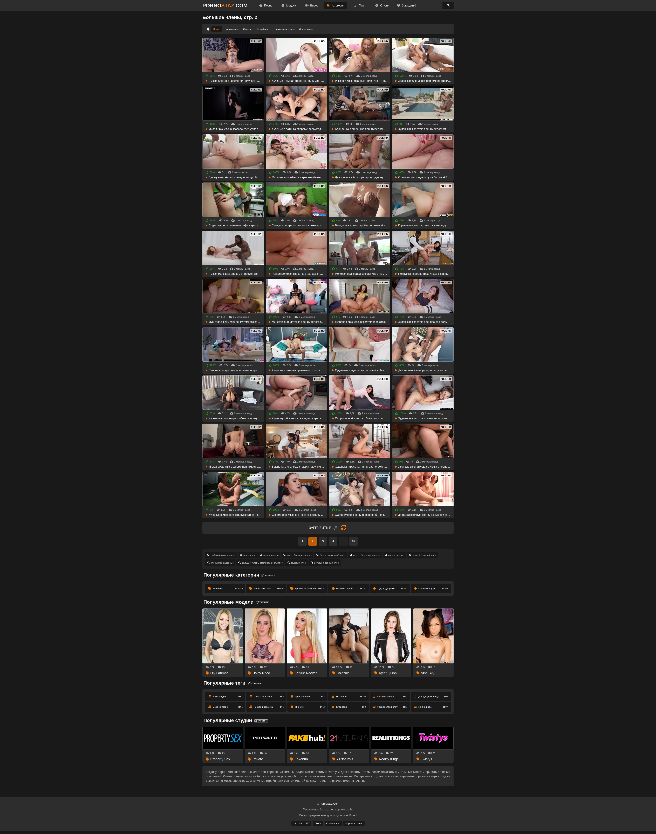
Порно (267, 5)
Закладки (408, 5)
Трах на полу (310, 696)
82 (353, 541)
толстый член (298, 562)
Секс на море (228, 706)
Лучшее (247, 29)
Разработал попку (392, 706)
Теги (361, 5)
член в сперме (396, 555)
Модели (291, 5)
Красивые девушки (310, 588)
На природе (433, 706)
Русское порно (351, 588)
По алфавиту (263, 29)
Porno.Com (225, 5)
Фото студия (228, 696)
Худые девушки (392, 588)
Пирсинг (310, 706)
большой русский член (332, 555)
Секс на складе (392, 696)
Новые (216, 29)
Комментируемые (285, 29)
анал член (249, 555)
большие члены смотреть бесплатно (262, 562)
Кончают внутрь (433, 588)
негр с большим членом (366, 555)
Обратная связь (354, 823)
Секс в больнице (269, 696)
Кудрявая (351, 706)
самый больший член (424, 555)
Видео (314, 5)
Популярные (232, 29)
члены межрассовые (222, 562)
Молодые (228, 588)
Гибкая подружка (269, 706)
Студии (384, 5)
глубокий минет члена (223, 555)
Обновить (270, 575)
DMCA (318, 823)
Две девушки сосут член (433, 696)
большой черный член (326, 562)
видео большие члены (299, 555)
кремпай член (271, 555)
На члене (351, 696)
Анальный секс (269, 588)
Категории (337, 5)
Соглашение (333, 823)
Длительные (306, 29)
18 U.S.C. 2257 (301, 823)
